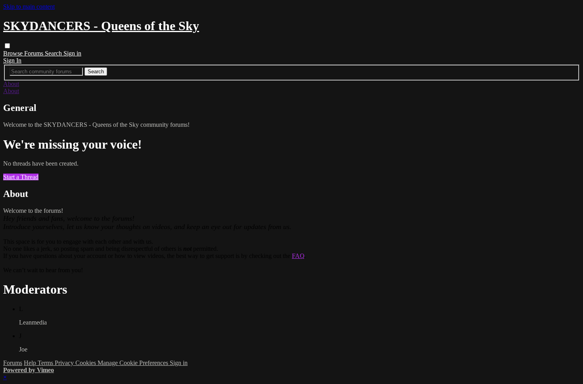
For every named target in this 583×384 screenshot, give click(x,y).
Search (54, 53)
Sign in (72, 53)
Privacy (65, 362)
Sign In (12, 60)
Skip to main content (29, 6)
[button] (7, 45)
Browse (13, 53)
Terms (46, 362)
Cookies (86, 362)
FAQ (298, 255)
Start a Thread (20, 177)
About (11, 83)
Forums (34, 53)
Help (31, 362)
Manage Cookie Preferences (134, 362)
